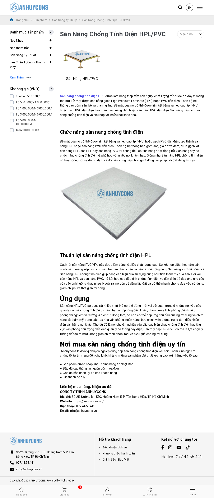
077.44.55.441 (25, 462)
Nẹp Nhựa (16, 40)
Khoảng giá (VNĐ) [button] (24, 89)
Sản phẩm (40, 20)
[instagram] (170, 447)
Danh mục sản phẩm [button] (27, 32)
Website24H (67, 480)
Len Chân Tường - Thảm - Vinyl (28, 64)
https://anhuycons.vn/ (89, 401)
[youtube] (178, 447)
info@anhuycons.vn (29, 469)
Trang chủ (22, 20)
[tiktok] (188, 447)
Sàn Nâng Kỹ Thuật (64, 20)
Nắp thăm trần (19, 48)
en (189, 7)
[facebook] (162, 447)
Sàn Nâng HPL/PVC (82, 79)
